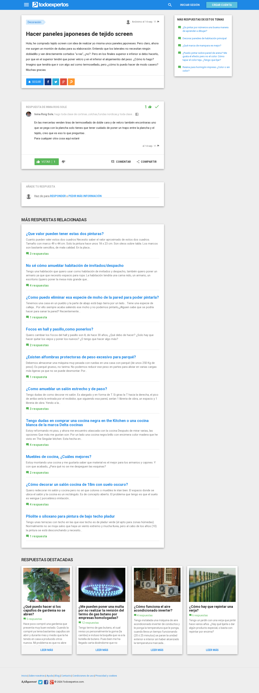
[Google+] (51, 682)
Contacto (66, 675)
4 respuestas (39, 285)
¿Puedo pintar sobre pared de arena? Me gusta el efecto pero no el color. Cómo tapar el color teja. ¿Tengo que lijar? (205, 56)
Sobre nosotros (37, 675)
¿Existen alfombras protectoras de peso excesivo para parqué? (81, 357)
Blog (57, 675)
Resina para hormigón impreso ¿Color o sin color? (206, 69)
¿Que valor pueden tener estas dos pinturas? (65, 233)
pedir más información (85, 196)
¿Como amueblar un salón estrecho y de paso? (66, 389)
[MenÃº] (26, 5)
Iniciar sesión (190, 4)
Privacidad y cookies (106, 675)
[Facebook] (45, 682)
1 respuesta (38, 317)
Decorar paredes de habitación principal (205, 38)
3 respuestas (39, 253)
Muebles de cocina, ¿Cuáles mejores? (58, 456)
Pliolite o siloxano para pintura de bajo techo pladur (70, 516)
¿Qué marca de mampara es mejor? (202, 45)
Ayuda (49, 675)
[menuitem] (48, 81)
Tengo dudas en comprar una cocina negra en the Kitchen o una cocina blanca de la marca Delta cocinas (87, 422)
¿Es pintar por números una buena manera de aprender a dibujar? (205, 29)
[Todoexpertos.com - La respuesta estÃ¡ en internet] (50, 4)
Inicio (24, 675)
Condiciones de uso (83, 675)
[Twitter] (39, 682)
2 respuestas (39, 345)
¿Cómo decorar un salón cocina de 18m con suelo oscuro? (77, 484)
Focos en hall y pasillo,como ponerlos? (59, 329)
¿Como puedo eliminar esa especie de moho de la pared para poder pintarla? (92, 297)
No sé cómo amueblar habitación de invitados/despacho (75, 265)
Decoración (34, 22)
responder (58, 196)
